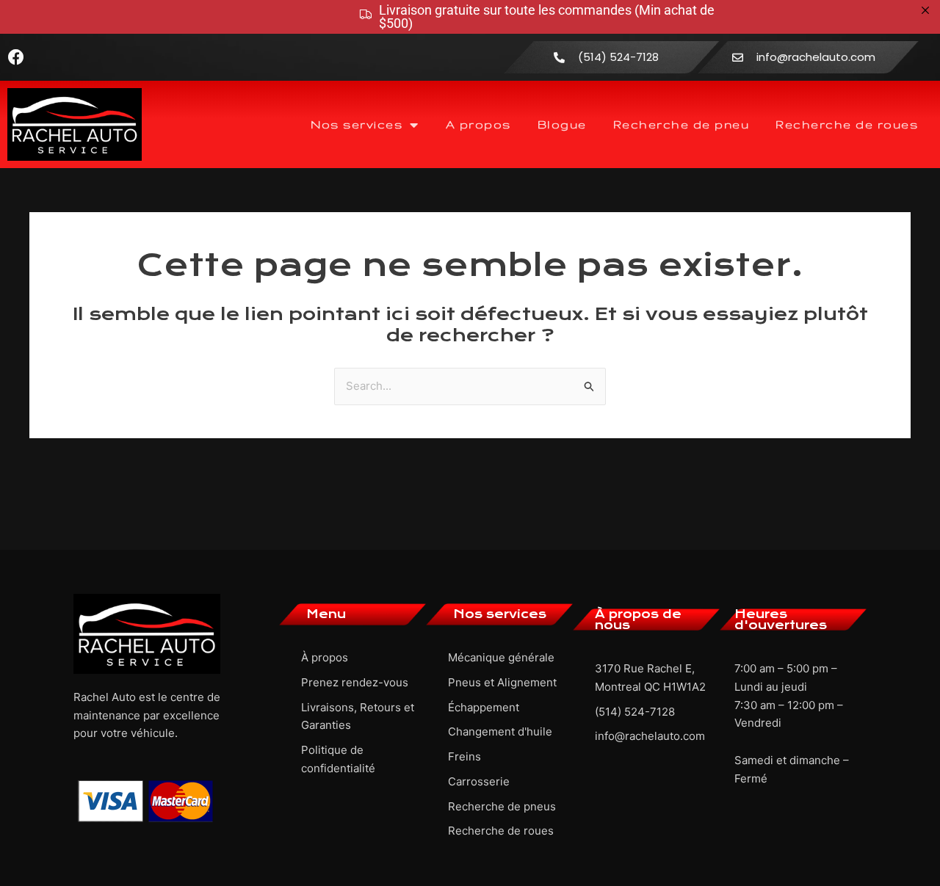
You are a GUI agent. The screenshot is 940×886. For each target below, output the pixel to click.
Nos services (356, 124)
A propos (478, 124)
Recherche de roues (847, 124)
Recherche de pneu (681, 124)
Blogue (562, 124)
